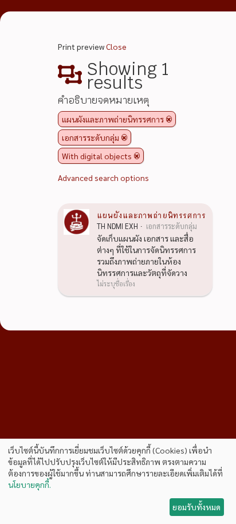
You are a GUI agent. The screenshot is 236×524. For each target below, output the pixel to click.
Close (116, 46)
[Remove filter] (169, 119)
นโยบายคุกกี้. (29, 484)
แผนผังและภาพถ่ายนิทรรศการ (151, 214)
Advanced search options (103, 177)
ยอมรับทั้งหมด (196, 507)
